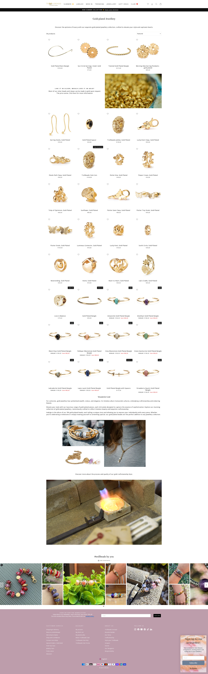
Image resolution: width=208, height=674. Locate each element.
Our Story (108, 635)
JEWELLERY (111, 4)
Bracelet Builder (110, 632)
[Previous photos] (2, 585)
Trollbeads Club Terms (83, 643)
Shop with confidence (53, 637)
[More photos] (206, 585)
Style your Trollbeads (111, 640)
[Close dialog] (204, 637)
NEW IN (89, 4)
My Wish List (80, 632)
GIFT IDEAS (124, 4)
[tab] (103, 606)
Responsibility (109, 651)
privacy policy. (90, 616)
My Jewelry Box (80, 635)
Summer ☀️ (69, 4)
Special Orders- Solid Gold (54, 643)
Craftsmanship (109, 637)
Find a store (50, 651)
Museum (49, 654)
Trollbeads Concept (111, 629)
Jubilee (80, 4)
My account (79, 629)
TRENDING (99, 4)
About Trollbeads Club (83, 637)
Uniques (107, 643)
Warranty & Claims (52, 635)
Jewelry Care (50, 648)
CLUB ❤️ (134, 4)
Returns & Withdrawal (53, 632)
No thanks (193, 668)
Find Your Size (50, 646)
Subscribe (157, 615)
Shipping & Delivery (52, 629)
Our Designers (109, 648)
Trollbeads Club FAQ (82, 640)
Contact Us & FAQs (52, 640)
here (130, 474)
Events (107, 646)
